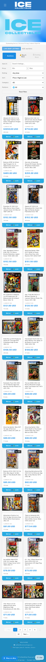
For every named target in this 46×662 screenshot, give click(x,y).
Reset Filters (23, 92)
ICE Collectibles (22, 657)
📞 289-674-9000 (23, 642)
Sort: (3, 78)
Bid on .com (12, 136)
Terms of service (18, 660)
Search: (4, 64)
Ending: (4, 73)
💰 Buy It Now (23, 56)
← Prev (8, 630)
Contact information (33, 660)
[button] (5, 5)
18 (18, 634)
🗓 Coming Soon (36, 56)
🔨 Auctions (9, 56)
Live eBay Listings (11, 49)
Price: (4, 68)
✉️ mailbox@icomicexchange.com (23, 645)
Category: (5, 82)
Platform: (5, 87)
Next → (25, 634)
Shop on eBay (11, 658)
